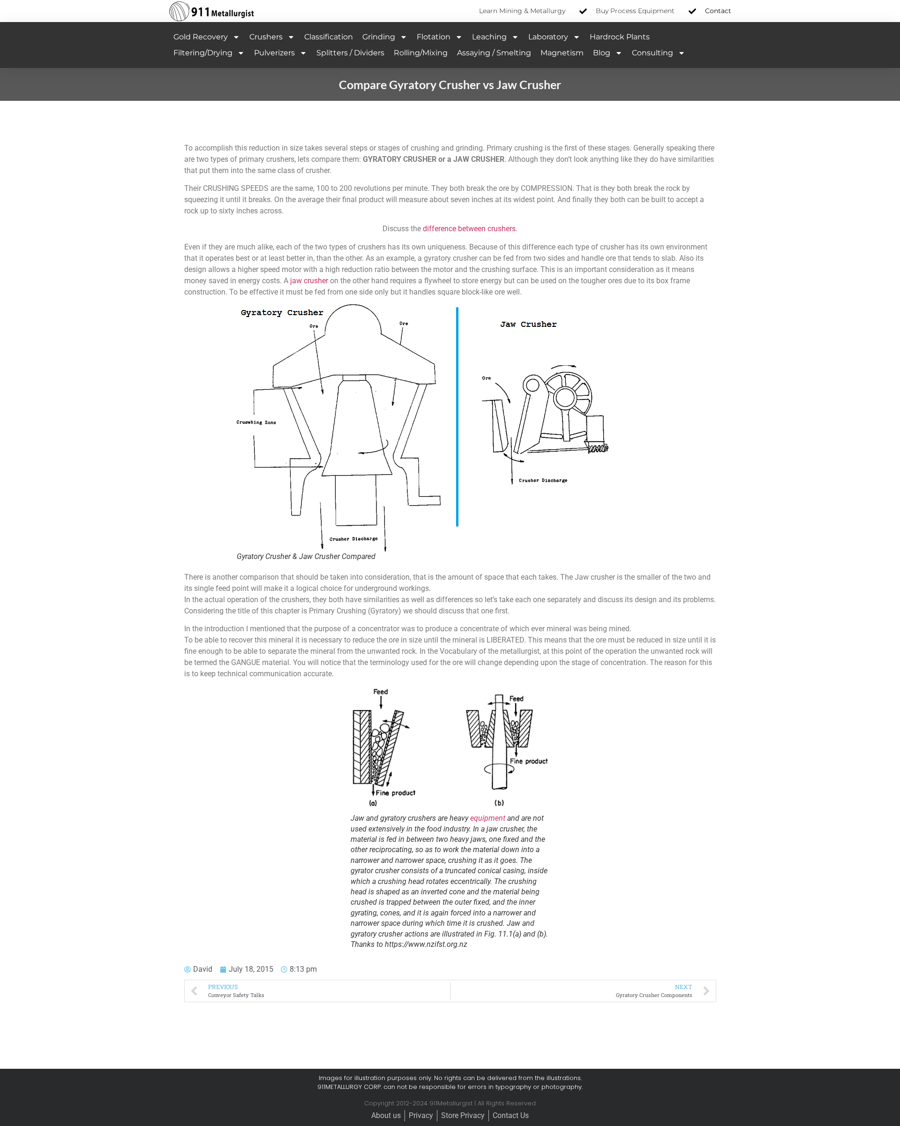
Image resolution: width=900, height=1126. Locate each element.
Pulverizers (274, 52)
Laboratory (548, 36)
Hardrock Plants (620, 36)
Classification (328, 36)
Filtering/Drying (202, 52)
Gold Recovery (200, 36)
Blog (601, 52)
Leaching (489, 36)
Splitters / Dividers (350, 52)
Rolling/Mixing (421, 52)
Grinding (378, 36)
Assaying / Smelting (494, 52)
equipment (487, 818)
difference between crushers (469, 228)
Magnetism (562, 52)
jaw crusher (309, 280)
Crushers (266, 36)
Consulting (652, 52)
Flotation (433, 36)
